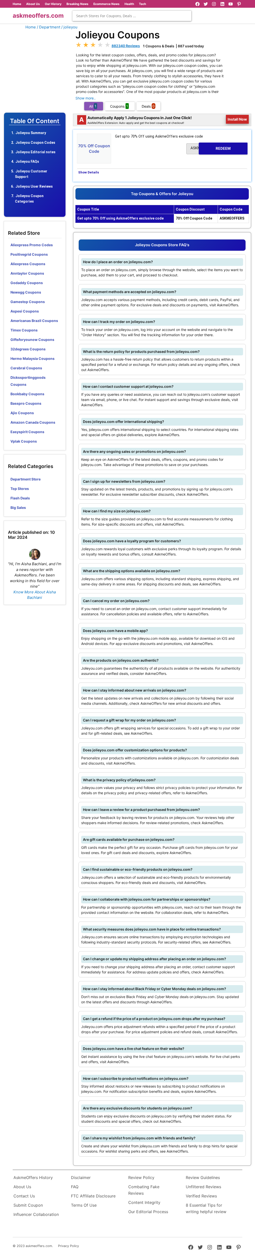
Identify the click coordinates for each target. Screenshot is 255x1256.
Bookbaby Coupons (27, 394)
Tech (142, 4)
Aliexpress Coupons (27, 264)
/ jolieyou (69, 27)
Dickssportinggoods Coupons (28, 381)
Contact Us (24, 1195)
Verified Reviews (201, 1195)
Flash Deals (20, 498)
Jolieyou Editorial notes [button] (35, 152)
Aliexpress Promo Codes (31, 245)
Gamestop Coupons (27, 302)
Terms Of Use (84, 1205)
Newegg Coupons (25, 292)
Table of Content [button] (34, 121)
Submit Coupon (28, 1205)
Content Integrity (144, 1202)
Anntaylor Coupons (27, 273)
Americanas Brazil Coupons (34, 320)
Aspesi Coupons (24, 311)
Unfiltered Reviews (203, 1186)
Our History (53, 4)
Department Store (25, 479)
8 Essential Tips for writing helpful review (206, 1208)
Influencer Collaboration (36, 1214)
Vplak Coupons (23, 441)
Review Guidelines (203, 1177)
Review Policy (141, 1177)
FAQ (74, 1186)
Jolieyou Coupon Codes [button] (35, 143)
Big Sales (18, 507)
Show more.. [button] (85, 98)
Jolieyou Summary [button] (30, 133)
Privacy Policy (68, 1246)
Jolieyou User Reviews (34, 186)
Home (17, 4)
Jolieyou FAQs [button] (27, 161)
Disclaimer (81, 1177)
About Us (33, 4)
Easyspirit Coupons (27, 432)
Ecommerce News (106, 4)
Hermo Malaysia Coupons (32, 358)
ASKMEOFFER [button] (211, 148)
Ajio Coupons (22, 413)
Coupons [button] (119, 106)
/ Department (48, 27)
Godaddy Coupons (26, 283)
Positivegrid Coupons (29, 254)
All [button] (92, 106)
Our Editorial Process (148, 1211)
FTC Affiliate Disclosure (93, 1195)
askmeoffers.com (38, 15)
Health (129, 4)
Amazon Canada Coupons (32, 422)
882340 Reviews (126, 46)
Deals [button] (148, 106)
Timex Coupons (24, 330)
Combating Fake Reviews (143, 1190)
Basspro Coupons (25, 403)
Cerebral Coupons (26, 368)
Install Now (237, 119)
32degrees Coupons (28, 349)
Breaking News (77, 4)
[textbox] (131, 16)
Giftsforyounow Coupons (32, 339)
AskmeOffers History (33, 1177)
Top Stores (19, 488)
